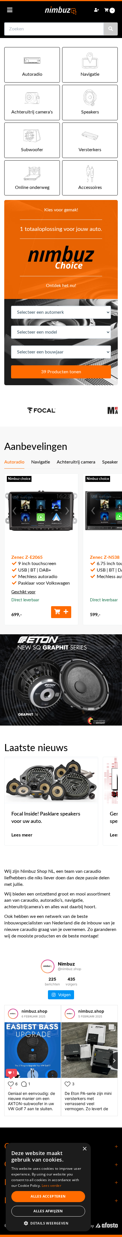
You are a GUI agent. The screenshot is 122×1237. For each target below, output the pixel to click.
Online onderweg (32, 187)
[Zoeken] (111, 28)
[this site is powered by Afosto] (95, 1226)
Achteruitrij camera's (32, 112)
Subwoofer (32, 149)
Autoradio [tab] (14, 462)
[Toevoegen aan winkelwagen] (61, 612)
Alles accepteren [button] (48, 1196)
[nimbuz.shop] (13, 1014)
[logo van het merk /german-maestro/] (57, 410)
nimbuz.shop (34, 1011)
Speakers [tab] (111, 462)
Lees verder (51, 1185)
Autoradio (32, 74)
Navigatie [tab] (40, 462)
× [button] (84, 1149)
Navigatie (90, 74)
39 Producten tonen (61, 372)
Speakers (90, 112)
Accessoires (90, 187)
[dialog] (48, 1187)
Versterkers (90, 149)
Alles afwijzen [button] (48, 1211)
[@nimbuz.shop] (47, 966)
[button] (48, 1223)
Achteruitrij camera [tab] (76, 462)
